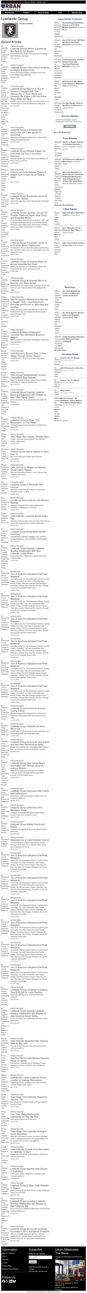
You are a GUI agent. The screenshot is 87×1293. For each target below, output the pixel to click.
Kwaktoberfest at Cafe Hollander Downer (30, 839)
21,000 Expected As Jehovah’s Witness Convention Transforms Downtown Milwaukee (73, 62)
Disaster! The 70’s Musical (69, 358)
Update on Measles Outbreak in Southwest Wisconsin (73, 143)
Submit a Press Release (10, 1269)
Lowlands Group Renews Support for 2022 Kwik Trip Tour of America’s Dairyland (28, 153)
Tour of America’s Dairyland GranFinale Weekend (29, 575)
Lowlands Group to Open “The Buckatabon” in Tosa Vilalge (25, 421)
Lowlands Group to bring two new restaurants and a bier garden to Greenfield (26, 132)
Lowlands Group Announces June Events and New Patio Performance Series (30, 743)
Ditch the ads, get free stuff (38, 1271)
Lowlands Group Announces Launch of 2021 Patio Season (29, 197)
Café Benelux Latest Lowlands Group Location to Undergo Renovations (28, 1079)
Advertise (5, 1259)
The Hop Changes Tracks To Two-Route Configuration (72, 104)
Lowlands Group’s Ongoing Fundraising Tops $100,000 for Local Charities (29, 991)
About (4, 1256)
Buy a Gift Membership (62, 132)
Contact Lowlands (26, 23)
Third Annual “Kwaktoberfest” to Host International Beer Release (28, 376)
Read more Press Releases (64, 205)
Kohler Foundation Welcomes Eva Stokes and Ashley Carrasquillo (73, 339)
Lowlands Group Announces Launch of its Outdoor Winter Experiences (29, 244)
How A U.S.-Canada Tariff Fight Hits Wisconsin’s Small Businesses (73, 42)
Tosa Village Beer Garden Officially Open (30, 436)
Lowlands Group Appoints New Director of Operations (29, 1170)
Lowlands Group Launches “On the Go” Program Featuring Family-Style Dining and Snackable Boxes (29, 215)
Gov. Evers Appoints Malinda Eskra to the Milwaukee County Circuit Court (73, 315)
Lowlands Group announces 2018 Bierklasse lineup (26, 809)
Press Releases (70, 138)
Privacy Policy (6, 1266)
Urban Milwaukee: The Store (67, 1251)
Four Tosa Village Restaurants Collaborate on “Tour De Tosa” (25, 1115)
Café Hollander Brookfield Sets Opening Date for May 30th (29, 1042)
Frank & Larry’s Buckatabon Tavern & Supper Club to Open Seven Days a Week (28, 174)
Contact (4, 1262)
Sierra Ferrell (64, 390)
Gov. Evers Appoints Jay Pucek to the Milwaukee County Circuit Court (71, 293)
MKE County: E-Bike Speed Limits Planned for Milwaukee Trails (73, 83)
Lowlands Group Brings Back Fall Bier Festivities (28, 533)
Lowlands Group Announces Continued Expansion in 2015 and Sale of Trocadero (30, 1230)
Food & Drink (43, 12)
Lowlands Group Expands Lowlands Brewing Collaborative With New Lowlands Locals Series (27, 551)
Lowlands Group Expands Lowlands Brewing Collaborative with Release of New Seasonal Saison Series (28, 1013)
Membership (77, 12)
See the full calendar (61, 420)
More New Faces (60, 350)
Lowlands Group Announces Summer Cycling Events (28, 709)
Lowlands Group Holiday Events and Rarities (28, 825)
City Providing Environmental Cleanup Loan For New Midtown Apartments (73, 25)
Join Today (70, 126)
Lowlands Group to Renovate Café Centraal (27, 486)
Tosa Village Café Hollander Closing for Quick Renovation (29, 1132)
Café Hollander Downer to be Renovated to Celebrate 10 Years (30, 1150)
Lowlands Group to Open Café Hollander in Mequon (30, 1186)
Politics (26, 12)
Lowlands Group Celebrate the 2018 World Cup (28, 727)
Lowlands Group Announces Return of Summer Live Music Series (28, 282)
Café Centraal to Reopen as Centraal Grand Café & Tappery (28, 468)
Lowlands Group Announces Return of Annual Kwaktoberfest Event (28, 263)
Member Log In (41, 2)
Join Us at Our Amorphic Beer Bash (12, 2)
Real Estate (9, 12)
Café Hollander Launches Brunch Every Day (29, 517)
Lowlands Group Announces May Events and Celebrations (30, 792)
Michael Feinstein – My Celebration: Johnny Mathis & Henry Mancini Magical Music (71, 400)
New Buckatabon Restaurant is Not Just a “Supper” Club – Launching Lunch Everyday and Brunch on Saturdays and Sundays (29, 303)
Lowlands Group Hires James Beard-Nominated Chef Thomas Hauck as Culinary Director (28, 765)
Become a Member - (31, 2)
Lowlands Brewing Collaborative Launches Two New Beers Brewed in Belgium (28, 335)
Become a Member (70, 116)
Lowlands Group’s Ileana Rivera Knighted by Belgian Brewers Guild (30, 69)
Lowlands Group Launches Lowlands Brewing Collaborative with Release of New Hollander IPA (28, 1203)
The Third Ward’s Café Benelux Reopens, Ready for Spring (30, 1059)
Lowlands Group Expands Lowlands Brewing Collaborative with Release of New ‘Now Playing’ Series (28, 395)
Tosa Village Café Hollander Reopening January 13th (29, 1098)
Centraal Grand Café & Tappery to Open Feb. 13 (30, 453)
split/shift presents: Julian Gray (71, 368)
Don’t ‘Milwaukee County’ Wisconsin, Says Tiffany (71, 229)
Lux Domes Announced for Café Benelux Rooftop (30, 501)
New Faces (70, 287)
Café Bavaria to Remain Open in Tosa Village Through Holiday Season (28, 354)
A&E (60, 12)
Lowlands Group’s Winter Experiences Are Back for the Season (28, 50)
